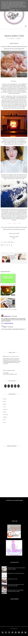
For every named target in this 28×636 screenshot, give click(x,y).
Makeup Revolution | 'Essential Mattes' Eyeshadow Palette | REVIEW (16, 590)
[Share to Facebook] (5, 245)
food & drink (5, 414)
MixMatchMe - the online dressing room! (16, 573)
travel (4, 419)
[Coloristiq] (14, 537)
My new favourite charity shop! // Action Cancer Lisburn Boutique (16, 585)
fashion (4, 404)
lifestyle (5, 242)
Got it (17, 10)
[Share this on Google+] (9, 245)
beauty (4, 401)
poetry (4, 422)
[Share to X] (7, 245)
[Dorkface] (14, 555)
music (4, 406)
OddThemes (14, 628)
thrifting (4, 412)
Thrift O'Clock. (16, 626)
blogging (5, 417)
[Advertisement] (13, 469)
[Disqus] (14, 331)
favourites (5, 409)
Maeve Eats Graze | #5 (12, 579)
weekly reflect (11, 242)
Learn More (12, 10)
